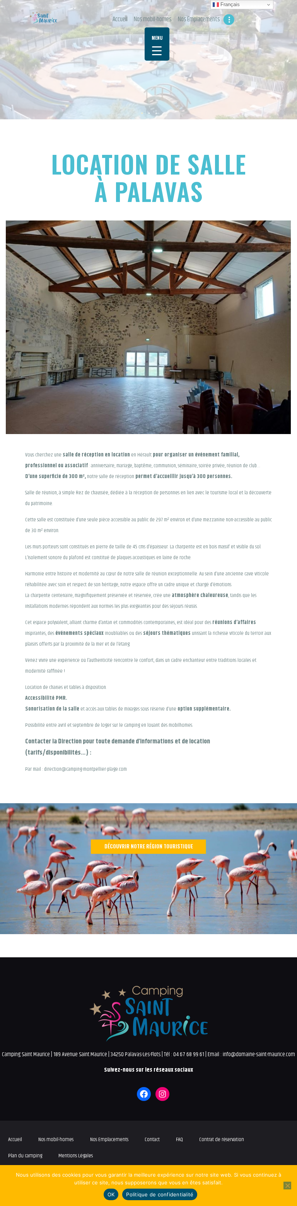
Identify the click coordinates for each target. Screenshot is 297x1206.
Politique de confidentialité (159, 1194)
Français (229, 4)
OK (111, 1194)
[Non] (287, 1185)
